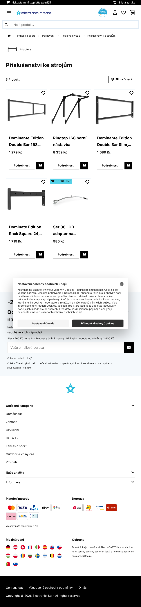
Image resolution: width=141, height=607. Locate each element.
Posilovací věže (71, 35)
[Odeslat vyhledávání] (6, 24)
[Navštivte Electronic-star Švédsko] (37, 556)
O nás (82, 587)
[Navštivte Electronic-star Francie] (30, 547)
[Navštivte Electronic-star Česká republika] (59, 547)
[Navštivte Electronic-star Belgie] (52, 556)
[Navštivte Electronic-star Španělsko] (45, 547)
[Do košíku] (40, 165)
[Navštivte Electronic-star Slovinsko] (15, 564)
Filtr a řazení (123, 79)
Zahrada (11, 422)
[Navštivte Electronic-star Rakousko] (15, 547)
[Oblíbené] (123, 12)
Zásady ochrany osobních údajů (93, 551)
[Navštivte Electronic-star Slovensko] (52, 547)
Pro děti (11, 462)
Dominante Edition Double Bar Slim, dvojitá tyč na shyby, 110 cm (114, 142)
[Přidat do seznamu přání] (43, 93)
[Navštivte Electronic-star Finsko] (45, 556)
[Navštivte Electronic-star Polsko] (15, 556)
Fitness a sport (26, 35)
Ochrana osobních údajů (19, 358)
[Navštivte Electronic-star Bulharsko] (30, 556)
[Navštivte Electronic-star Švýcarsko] (23, 547)
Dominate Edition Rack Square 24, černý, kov (25, 231)
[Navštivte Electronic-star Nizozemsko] (59, 556)
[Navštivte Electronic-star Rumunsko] (23, 556)
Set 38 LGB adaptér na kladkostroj (63, 231)
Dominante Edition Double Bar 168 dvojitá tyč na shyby (26, 142)
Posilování (48, 35)
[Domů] (12, 35)
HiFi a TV (12, 438)
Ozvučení (12, 430)
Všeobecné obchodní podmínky (51, 587)
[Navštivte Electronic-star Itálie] (37, 547)
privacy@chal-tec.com (19, 367)
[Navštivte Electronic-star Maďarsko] (8, 556)
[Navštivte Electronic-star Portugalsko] (8, 564)
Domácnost (14, 414)
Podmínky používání (123, 551)
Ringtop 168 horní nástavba (69, 141)
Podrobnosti (22, 165)
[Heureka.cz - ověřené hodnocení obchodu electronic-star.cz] (102, 12)
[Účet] (115, 12)
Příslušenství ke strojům (101, 35)
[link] (26, 110)
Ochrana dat (14, 587)
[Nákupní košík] (132, 12)
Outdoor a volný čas (20, 454)
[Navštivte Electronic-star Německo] (8, 547)
